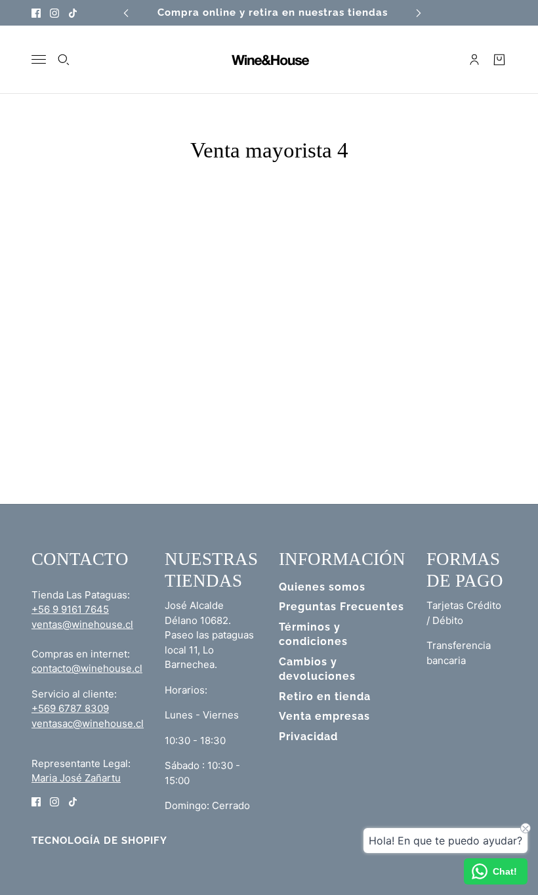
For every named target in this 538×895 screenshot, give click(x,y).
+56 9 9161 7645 (70, 609)
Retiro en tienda (325, 696)
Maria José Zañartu (76, 778)
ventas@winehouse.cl (82, 624)
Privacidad (308, 736)
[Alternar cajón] (38, 59)
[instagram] (54, 13)
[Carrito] (499, 59)
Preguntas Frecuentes (341, 606)
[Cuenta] (474, 59)
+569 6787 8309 (70, 708)
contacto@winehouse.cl (86, 668)
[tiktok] (73, 13)
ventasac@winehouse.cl (87, 723)
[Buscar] (63, 59)
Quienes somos (322, 587)
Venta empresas (324, 716)
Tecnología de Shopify (99, 840)
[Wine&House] (269, 60)
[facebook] (36, 13)
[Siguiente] (418, 13)
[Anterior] (126, 13)
